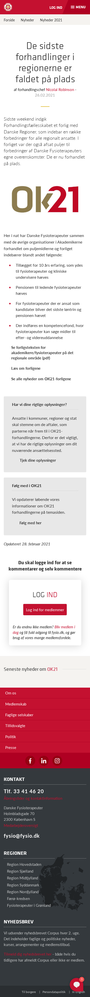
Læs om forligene (25, 368)
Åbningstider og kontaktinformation (33, 798)
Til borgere (29, 992)
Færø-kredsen (18, 898)
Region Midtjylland (22, 877)
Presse (10, 747)
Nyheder (27, 19)
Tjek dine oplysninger (38, 460)
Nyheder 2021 (51, 19)
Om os (10, 692)
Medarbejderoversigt (21, 825)
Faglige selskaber (19, 714)
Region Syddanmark (22, 884)
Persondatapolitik (54, 992)
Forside (9, 19)
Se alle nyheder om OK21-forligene (41, 378)
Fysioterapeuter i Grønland (28, 905)
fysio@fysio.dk (22, 835)
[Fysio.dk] (8, 7)
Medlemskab (15, 703)
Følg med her (31, 522)
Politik (10, 736)
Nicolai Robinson (60, 89)
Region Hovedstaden (23, 864)
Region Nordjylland (22, 891)
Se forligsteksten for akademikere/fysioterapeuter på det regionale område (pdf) (42, 352)
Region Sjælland (19, 871)
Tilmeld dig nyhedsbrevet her (28, 954)
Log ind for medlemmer (45, 609)
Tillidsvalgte (15, 725)
